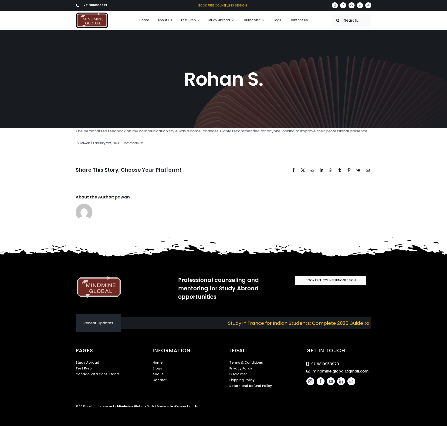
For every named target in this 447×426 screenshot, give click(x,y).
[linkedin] (360, 5)
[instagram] (335, 5)
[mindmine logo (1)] (92, 14)
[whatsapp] (368, 5)
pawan (85, 143)
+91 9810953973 (95, 5)
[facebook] (343, 5)
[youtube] (352, 5)
